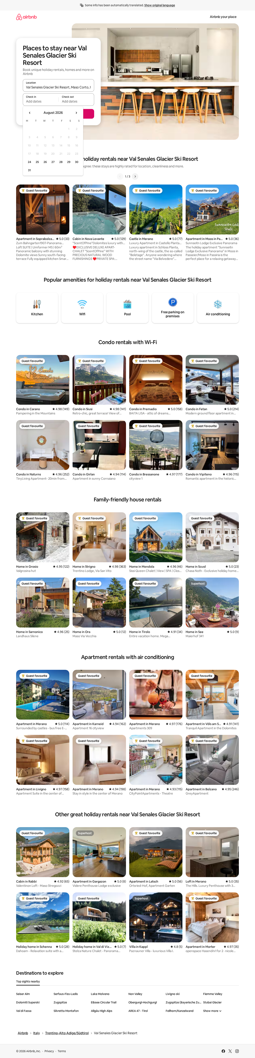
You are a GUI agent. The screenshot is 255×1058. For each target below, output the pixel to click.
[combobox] (58, 87)
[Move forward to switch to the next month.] (76, 113)
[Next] (135, 176)
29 (68, 162)
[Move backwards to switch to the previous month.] (30, 113)
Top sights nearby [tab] (28, 981)
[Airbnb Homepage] (26, 16)
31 (29, 170)
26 (45, 162)
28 (60, 162)
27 (53, 162)
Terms (62, 1051)
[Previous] (120, 176)
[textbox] (40, 101)
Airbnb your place (223, 17)
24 (29, 162)
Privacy (49, 1051)
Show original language (159, 5)
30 (76, 162)
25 (37, 162)
